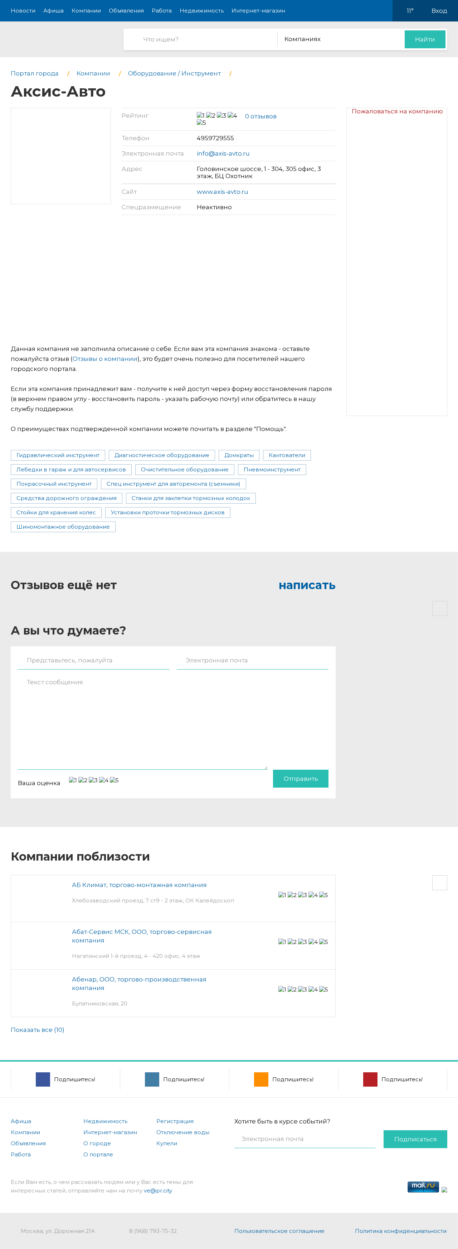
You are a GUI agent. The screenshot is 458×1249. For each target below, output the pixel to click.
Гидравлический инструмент (57, 455)
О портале (98, 1154)
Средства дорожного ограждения (66, 498)
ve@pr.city (158, 1190)
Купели (166, 1143)
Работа (162, 10)
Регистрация (175, 1121)
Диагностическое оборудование (161, 455)
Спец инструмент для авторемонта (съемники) (173, 483)
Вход (439, 10)
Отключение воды (182, 1132)
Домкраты (239, 455)
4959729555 (215, 138)
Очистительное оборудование (185, 469)
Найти (425, 39)
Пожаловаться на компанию (397, 111)
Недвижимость (202, 10)
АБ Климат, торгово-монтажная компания (139, 884)
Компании (86, 10)
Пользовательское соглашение (279, 1231)
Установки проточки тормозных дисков (168, 512)
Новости (23, 10)
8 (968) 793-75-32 (153, 1231)
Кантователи (287, 455)
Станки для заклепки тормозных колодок (191, 498)
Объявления (126, 10)
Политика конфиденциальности (401, 1231)
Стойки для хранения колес (56, 512)
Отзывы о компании (105, 358)
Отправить (301, 778)
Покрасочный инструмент (54, 483)
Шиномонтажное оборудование (63, 526)
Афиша (53, 10)
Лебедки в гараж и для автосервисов (71, 469)
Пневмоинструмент (272, 469)
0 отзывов (261, 116)
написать (307, 585)
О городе (97, 1143)
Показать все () (37, 1029)
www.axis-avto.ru (222, 191)
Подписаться (415, 1139)
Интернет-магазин (258, 10)
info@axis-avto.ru (223, 153)
